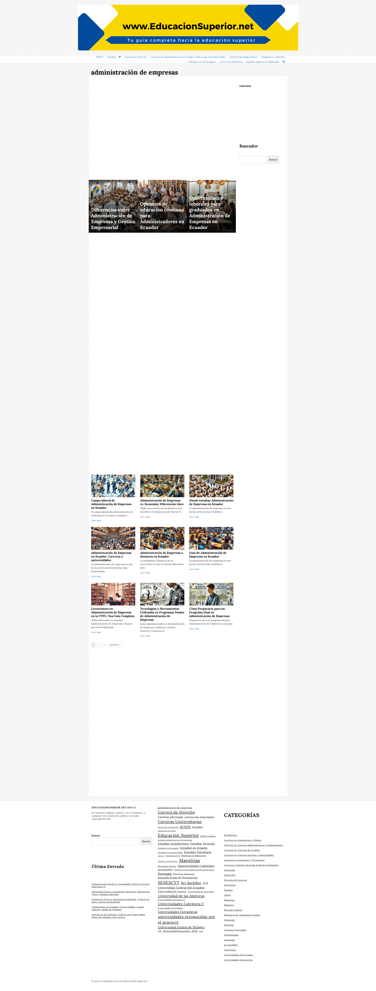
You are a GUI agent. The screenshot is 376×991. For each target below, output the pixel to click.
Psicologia (229, 940)
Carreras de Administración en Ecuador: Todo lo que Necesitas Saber (188, 56)
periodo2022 (165, 869)
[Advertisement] (162, 128)
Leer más (96, 520)
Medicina (229, 905)
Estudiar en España (194, 848)
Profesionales (231, 935)
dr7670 (185, 827)
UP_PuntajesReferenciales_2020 (178, 931)
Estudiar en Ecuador (168, 848)
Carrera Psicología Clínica (243, 56)
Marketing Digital (167, 866)
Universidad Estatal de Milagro (181, 927)
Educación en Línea (167, 831)
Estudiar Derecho (202, 843)
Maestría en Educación (194, 855)
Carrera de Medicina (231, 61)
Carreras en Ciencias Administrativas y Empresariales (253, 845)
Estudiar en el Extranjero (202, 61)
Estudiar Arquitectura (173, 843)
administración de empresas (175, 807)
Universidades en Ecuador (170, 908)
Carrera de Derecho (136, 56)
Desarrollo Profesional (168, 827)
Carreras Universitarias (180, 821)
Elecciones (230, 885)
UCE (205, 883)
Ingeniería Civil (173, 856)
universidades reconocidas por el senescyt (186, 919)
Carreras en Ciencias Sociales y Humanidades (249, 855)
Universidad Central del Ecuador (181, 887)
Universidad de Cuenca (172, 891)
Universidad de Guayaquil (201, 891)
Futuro (161, 856)
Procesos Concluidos (235, 930)
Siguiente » (114, 645)
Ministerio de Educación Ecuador (242, 915)
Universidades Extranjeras (177, 912)
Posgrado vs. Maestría (273, 56)
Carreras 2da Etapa (170, 816)
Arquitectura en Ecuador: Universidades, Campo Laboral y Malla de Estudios (118, 908)
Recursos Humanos (183, 874)
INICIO (99, 56)
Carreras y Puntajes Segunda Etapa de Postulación (251, 865)
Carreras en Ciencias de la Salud (242, 850)
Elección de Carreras (235, 880)
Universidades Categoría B (171, 899)
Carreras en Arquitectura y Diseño (242, 840)
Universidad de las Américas (181, 896)
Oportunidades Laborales (196, 866)
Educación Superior (178, 835)
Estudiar (111, 56)
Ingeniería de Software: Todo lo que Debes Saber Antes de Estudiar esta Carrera (118, 916)
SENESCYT (168, 882)
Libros (227, 895)
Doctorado (229, 870)
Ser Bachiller (191, 883)
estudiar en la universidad (170, 852)
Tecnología (230, 950)
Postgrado (229, 920)
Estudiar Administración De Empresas (175, 840)
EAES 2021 (229, 875)
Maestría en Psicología (168, 861)
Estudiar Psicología (197, 852)
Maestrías (189, 860)
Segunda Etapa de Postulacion (177, 877)
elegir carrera (208, 836)
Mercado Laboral (233, 910)
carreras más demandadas (199, 817)
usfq (201, 931)
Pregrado (165, 873)
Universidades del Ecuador (238, 955)
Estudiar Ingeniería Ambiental (262, 61)
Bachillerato (230, 835)
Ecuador (197, 827)
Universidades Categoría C (181, 904)
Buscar (273, 159)
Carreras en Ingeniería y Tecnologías (244, 860)
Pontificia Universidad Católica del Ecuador (194, 870)
